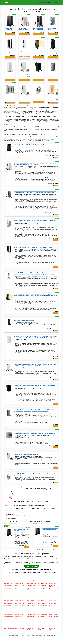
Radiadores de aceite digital (8, 607)
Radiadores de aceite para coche (54, 588)
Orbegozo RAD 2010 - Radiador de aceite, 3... (52, 52)
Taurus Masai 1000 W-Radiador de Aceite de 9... (10, 97)
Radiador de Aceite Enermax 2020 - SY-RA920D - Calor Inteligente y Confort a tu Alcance (33, 144)
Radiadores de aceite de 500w (8, 612)
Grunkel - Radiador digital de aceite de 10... (24, 75)
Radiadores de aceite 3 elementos (20, 628)
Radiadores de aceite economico (54, 605)
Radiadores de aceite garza (53, 603)
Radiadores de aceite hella (41, 600)
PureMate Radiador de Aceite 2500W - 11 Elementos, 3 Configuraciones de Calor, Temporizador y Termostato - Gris (34, 221)
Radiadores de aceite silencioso (31, 583)
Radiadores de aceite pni (18, 588)
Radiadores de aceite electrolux (31, 605)
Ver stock (10, 56)
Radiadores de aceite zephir (19, 574)
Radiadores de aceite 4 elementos (9, 628)
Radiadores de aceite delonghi (31, 607)
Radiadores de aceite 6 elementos (43, 626)
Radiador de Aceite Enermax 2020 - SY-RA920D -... (9, 29)
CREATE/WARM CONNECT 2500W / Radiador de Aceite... (38, 75)
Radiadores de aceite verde (53, 574)
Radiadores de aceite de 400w (31, 612)
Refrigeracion (41, 2)
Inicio (36, 2)
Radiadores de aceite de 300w (53, 612)
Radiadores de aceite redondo (19, 585)
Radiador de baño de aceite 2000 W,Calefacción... (52, 97)
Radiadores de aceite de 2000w (53, 614)
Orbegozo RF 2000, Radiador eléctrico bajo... (24, 52)
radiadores (27, 110)
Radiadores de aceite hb (52, 600)
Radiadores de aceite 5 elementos (54, 626)
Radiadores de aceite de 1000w (53, 616)
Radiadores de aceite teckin (19, 580)
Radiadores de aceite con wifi (42, 616)
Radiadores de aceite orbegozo (8, 591)
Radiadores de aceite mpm (53, 591)
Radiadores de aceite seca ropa (42, 583)
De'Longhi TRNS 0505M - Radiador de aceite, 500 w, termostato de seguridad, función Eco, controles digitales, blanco (35, 474)
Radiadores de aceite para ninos (42, 588)
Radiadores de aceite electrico (42, 605)
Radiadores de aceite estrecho (19, 605)
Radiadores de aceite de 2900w (19, 614)
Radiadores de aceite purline (42, 585)
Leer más (53, 635)
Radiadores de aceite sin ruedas (8, 583)
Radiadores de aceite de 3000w (8, 614)
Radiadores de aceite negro (42, 591)
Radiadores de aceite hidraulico (19, 600)
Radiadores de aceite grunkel (8, 603)
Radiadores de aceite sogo (19, 583)
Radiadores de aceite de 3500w (42, 612)
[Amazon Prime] (14, 30)
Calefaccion (49, 2)
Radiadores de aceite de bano (42, 607)
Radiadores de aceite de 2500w (31, 614)
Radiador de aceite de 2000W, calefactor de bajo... (37, 52)
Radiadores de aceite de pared (19, 607)
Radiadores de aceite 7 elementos (31, 626)
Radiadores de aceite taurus (42, 580)
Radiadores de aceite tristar (8, 580)
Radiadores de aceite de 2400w (42, 614)
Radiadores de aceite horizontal (8, 600)
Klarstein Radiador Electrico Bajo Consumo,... (24, 29)
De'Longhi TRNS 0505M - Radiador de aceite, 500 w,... (38, 97)
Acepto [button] (50, 635)
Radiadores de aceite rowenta (53, 583)
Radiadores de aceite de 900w (53, 607)
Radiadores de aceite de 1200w (31, 616)
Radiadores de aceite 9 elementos (20, 626)
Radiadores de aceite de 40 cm (19, 612)
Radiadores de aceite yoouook (31, 574)
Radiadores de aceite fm (7, 605)
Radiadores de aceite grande (31, 603)
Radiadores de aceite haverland (19, 603)
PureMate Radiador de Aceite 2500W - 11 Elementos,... (52, 29)
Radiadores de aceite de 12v (19, 616)
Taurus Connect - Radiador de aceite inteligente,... (53, 75)
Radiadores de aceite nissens (31, 591)
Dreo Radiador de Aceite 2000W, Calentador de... (38, 29)
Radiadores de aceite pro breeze (8, 588)
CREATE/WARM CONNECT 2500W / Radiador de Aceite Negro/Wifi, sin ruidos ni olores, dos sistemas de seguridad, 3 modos (35, 386)
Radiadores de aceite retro (8, 585)
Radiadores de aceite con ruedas (42, 618)
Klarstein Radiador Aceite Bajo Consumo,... (10, 75)
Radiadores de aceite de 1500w (8, 616)
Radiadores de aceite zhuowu (8, 574)
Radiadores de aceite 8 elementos (9, 626)
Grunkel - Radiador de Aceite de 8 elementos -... (24, 97)
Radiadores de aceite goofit (42, 603)
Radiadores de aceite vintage (42, 574)
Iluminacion (56, 2)
